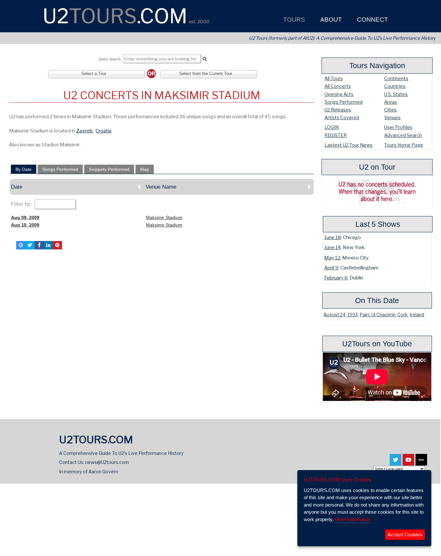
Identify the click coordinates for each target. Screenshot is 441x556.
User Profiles (398, 127)
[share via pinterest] (57, 245)
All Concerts (337, 86)
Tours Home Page (403, 145)
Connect (371, 19)
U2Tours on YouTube (377, 344)
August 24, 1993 (340, 314)
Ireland (417, 314)
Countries (394, 86)
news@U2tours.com (107, 462)
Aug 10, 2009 (25, 224)
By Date (23, 169)
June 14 (332, 247)
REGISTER (335, 135)
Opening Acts (339, 94)
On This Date (377, 300)
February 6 (336, 278)
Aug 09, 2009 (25, 217)
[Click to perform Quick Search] (204, 59)
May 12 (332, 258)
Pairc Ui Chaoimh (377, 314)
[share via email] (20, 245)
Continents (396, 78)
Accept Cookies (405, 535)
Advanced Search (403, 135)
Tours (293, 19)
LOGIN (331, 127)
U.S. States (396, 94)
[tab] (23, 169)
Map (144, 169)
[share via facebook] (39, 245)
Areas (390, 102)
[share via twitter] (30, 245)
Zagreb (84, 131)
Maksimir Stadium (164, 217)
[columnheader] (77, 187)
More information (352, 519)
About (330, 19)
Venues (392, 117)
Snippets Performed (109, 169)
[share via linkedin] (48, 245)
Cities (390, 109)
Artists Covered (341, 117)
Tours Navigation (377, 65)
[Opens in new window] (395, 462)
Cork (402, 314)
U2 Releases (337, 109)
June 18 (332, 237)
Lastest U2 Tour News (348, 145)
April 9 (331, 268)
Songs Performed (343, 102)
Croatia (103, 131)
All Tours (333, 78)
